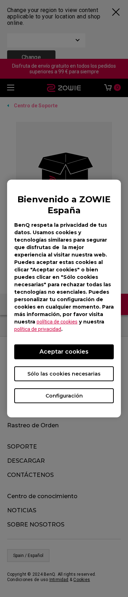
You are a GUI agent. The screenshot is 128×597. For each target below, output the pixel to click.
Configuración (64, 396)
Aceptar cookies (64, 351)
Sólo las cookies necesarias (64, 374)
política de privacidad (37, 329)
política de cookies (57, 322)
